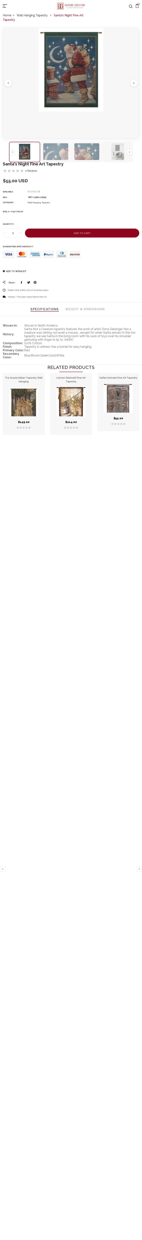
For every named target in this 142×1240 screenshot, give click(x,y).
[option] (71, 83)
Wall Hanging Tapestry (32, 15)
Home (7, 15)
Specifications (45, 309)
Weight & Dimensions (85, 309)
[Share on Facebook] (22, 282)
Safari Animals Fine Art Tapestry (118, 377)
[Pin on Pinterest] (35, 282)
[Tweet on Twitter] (28, 282)
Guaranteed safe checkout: (18, 247)
